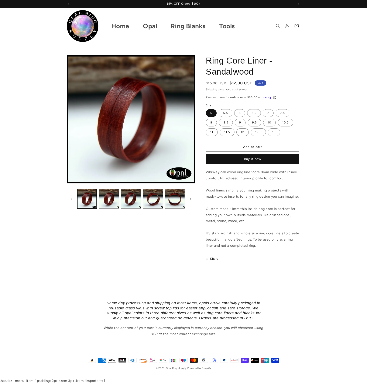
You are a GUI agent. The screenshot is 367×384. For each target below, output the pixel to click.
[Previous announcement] (68, 4)
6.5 (254, 113)
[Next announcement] (298, 4)
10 (269, 122)
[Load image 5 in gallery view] (175, 199)
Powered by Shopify (199, 368)
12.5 (258, 132)
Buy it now (252, 159)
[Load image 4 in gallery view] (153, 199)
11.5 (227, 132)
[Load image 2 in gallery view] (109, 199)
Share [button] (214, 259)
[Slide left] (71, 199)
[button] (277, 26)
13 (274, 132)
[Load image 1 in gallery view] (87, 199)
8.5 (225, 122)
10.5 (285, 122)
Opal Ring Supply (176, 368)
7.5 (282, 113)
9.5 (254, 122)
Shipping (211, 89)
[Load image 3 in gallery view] (131, 199)
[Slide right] (190, 199)
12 (242, 132)
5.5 (225, 113)
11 (211, 132)
